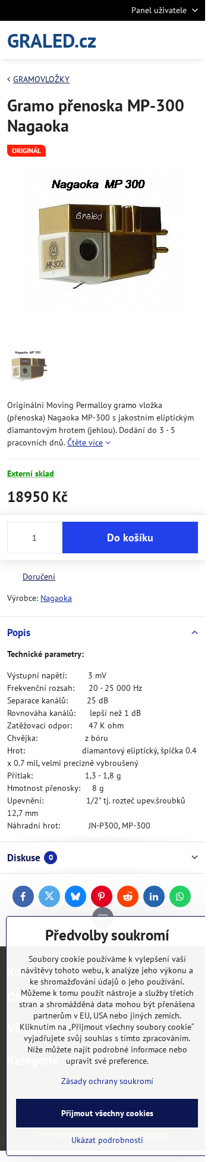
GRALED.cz (51, 40)
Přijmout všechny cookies (107, 1113)
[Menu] (191, 40)
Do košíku (130, 537)
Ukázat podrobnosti (107, 1140)
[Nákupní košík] (162, 40)
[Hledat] (133, 40)
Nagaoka (56, 598)
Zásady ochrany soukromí (107, 1081)
